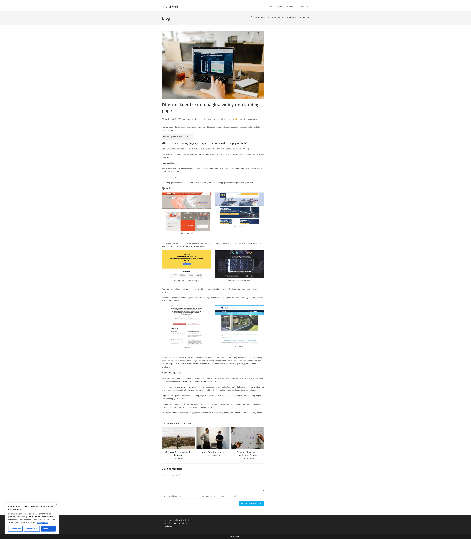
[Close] (56, 504)
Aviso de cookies (170, 523)
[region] (32, 518)
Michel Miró (170, 7)
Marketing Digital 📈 (217, 119)
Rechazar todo (32, 529)
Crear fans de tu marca (213, 452)
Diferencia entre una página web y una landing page (290, 17)
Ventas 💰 (233, 119)
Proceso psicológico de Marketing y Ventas (247, 453)
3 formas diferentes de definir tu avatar (178, 453)
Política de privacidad (183, 520)
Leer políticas (42, 522)
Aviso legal (168, 520)
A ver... (189, 137)
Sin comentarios (250, 119)
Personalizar (15, 529)
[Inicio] (251, 17)
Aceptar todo (48, 529)
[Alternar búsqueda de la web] (308, 6)
